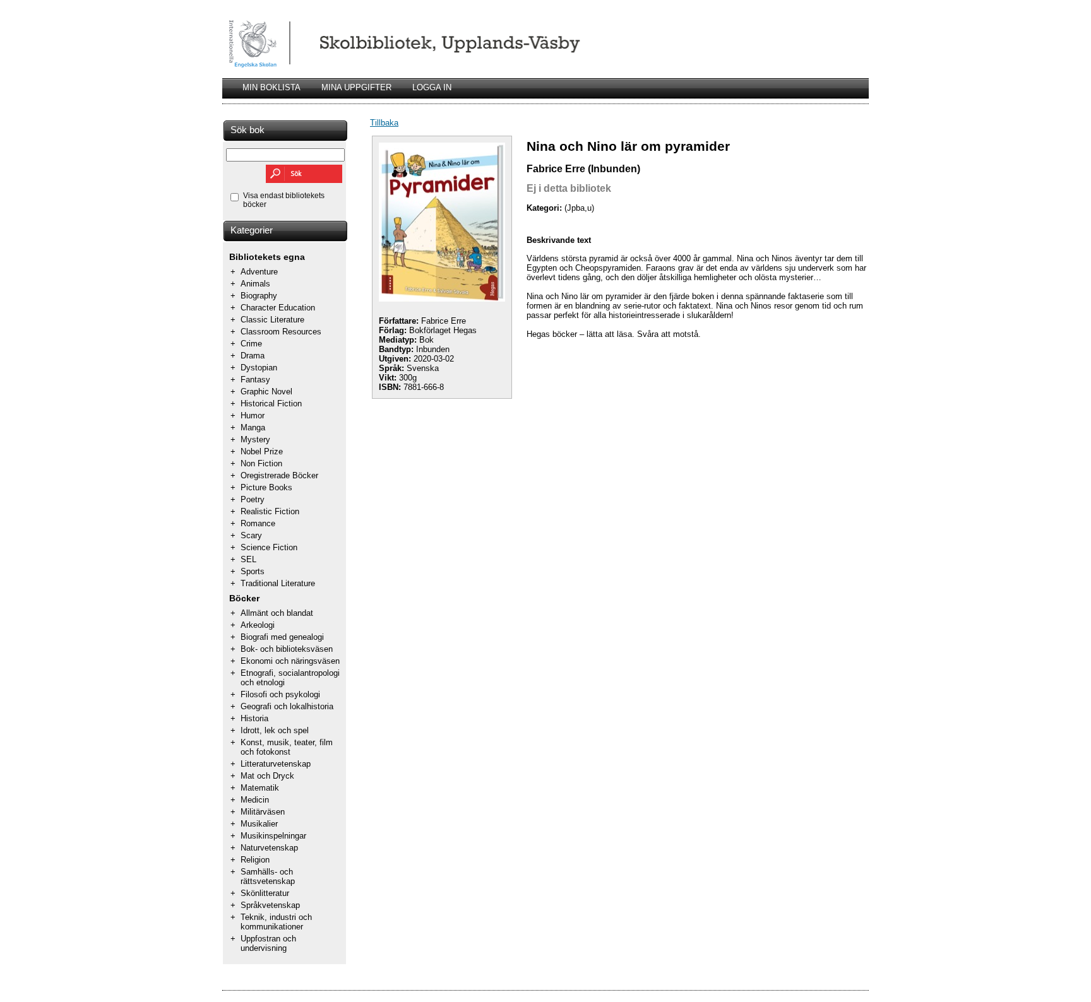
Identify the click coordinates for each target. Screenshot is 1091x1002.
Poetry (253, 499)
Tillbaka (384, 122)
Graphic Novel (266, 391)
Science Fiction (269, 547)
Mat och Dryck (267, 776)
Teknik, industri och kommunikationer (276, 921)
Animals (255, 283)
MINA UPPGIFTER (356, 87)
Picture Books (266, 487)
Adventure (259, 271)
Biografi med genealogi (282, 637)
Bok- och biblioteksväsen (287, 649)
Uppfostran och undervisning (268, 943)
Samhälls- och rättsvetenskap (268, 876)
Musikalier (259, 823)
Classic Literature (272, 319)
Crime (251, 343)
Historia (254, 718)
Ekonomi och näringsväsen (290, 661)
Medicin (255, 800)
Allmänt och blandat (277, 613)
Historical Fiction (271, 403)
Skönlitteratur (265, 893)
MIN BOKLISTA (271, 87)
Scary (251, 535)
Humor (253, 415)
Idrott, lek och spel (275, 730)
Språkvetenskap (270, 905)
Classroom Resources (281, 331)
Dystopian (259, 367)
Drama (253, 355)
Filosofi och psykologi (280, 694)
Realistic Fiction (270, 511)
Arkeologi (258, 625)
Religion (255, 859)
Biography (259, 295)
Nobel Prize (262, 451)
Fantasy (255, 379)
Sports (253, 571)
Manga (253, 427)
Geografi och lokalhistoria (287, 706)
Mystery (255, 439)
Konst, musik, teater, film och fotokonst (287, 747)
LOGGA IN (431, 87)
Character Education (278, 307)
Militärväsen (263, 811)
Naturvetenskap (269, 847)
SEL (248, 559)
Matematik (260, 788)
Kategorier (251, 230)
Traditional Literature (278, 583)
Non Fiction (261, 463)
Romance (258, 523)
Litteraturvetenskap (276, 764)
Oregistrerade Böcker (279, 475)
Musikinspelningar (273, 835)
